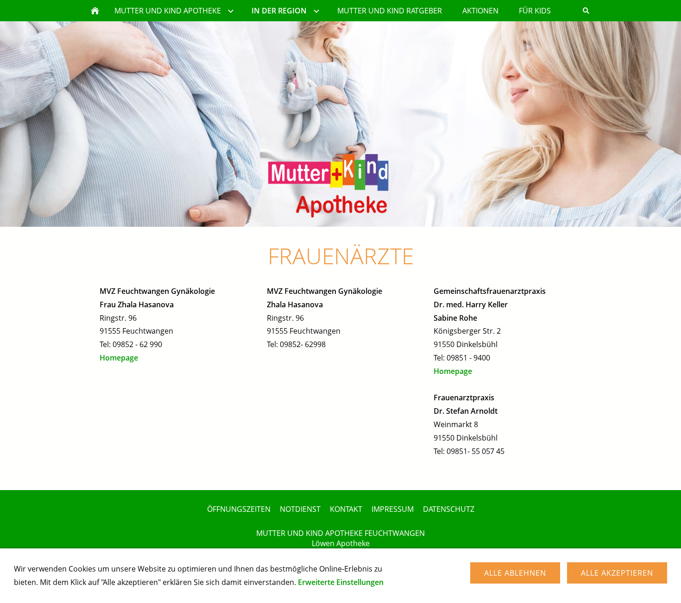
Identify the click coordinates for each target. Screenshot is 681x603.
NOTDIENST (300, 509)
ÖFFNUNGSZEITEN (239, 509)
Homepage (119, 358)
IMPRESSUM (393, 509)
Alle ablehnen (515, 573)
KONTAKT (346, 509)
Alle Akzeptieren (617, 573)
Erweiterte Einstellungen (341, 582)
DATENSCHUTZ (448, 509)
